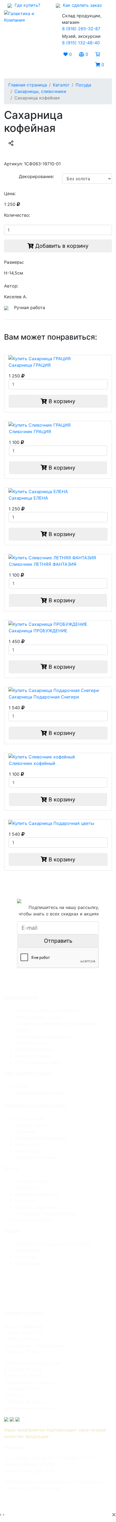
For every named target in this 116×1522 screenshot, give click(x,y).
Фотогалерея (29, 1263)
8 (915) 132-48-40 (81, 42)
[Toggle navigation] (15, 59)
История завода (32, 1181)
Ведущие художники (37, 1194)
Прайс (21, 1086)
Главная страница (27, 85)
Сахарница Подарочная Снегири (44, 697)
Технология (27, 1187)
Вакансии (25, 1200)
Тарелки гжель (30, 1125)
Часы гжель (27, 1151)
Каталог (61, 85)
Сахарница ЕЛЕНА (28, 498)
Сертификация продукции (43, 1036)
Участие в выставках (37, 1207)
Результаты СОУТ (33, 1220)
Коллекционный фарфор (40, 1138)
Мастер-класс (30, 1250)
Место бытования (34, 1049)
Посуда (83, 85)
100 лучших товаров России (45, 1213)
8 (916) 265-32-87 (81, 28)
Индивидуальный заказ (40, 1092)
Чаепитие (25, 1257)
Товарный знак (31, 1043)
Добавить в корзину (61, 246)
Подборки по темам (36, 1157)
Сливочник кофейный (32, 763)
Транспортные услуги (38, 1062)
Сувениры (25, 1131)
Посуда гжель (30, 1118)
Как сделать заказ (81, 5)
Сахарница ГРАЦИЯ (30, 365)
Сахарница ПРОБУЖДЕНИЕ (38, 630)
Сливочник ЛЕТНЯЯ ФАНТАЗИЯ (42, 564)
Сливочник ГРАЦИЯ (30, 431)
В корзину (61, 401)
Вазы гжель (27, 1144)
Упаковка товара (33, 1056)
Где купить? (26, 5)
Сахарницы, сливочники (40, 91)
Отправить (58, 941)
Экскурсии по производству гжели (52, 1244)
